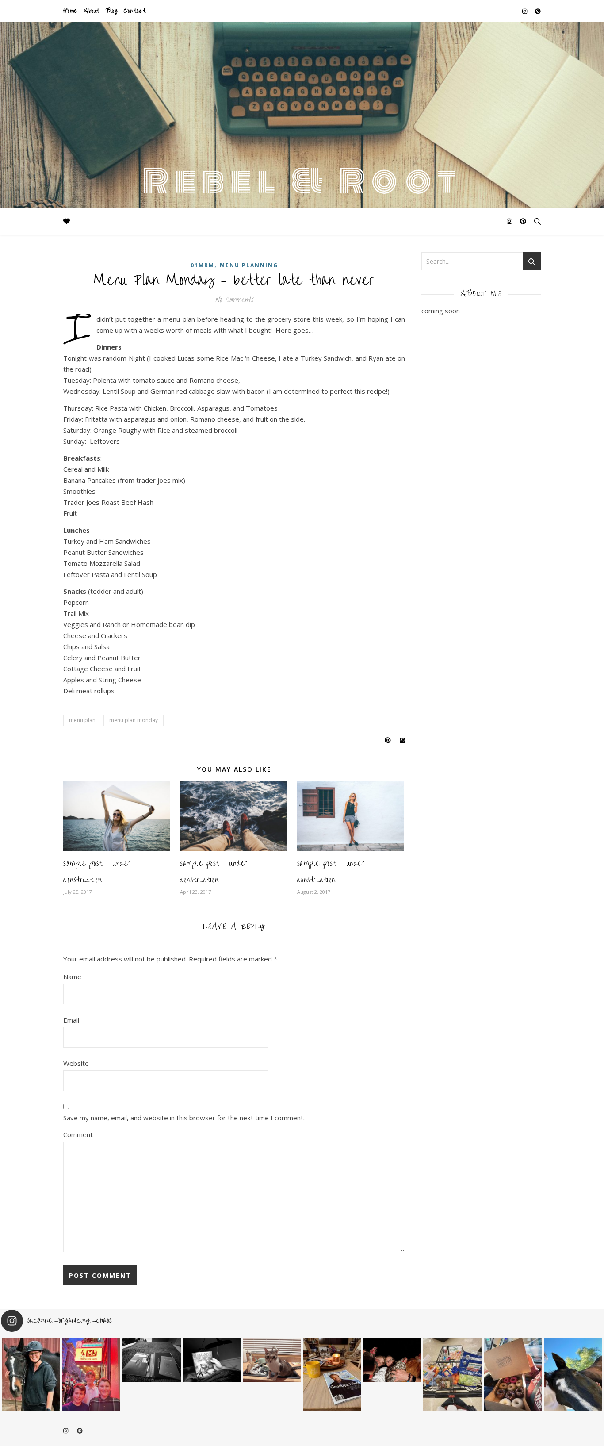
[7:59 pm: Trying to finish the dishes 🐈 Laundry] (272, 1360)
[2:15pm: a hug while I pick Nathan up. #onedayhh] (573, 1374)
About (91, 11)
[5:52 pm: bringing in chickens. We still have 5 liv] (392, 1360)
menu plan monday (133, 720)
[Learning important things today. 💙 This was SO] (91, 1374)
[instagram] (525, 11)
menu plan (82, 720)
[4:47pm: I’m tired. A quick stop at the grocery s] (452, 1374)
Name (72, 976)
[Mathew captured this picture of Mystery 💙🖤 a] (31, 1374)
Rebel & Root (302, 181)
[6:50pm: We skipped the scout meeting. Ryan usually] (332, 1374)
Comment (78, 1134)
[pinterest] (538, 11)
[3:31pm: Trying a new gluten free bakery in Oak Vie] (513, 1374)
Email (71, 1019)
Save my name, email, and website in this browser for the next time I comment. (184, 1117)
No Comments (234, 300)
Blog (112, 11)
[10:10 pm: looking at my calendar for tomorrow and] (151, 1360)
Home (70, 11)
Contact (135, 11)
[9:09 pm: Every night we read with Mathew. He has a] (212, 1360)
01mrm (202, 265)
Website (76, 1063)
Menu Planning (249, 265)
